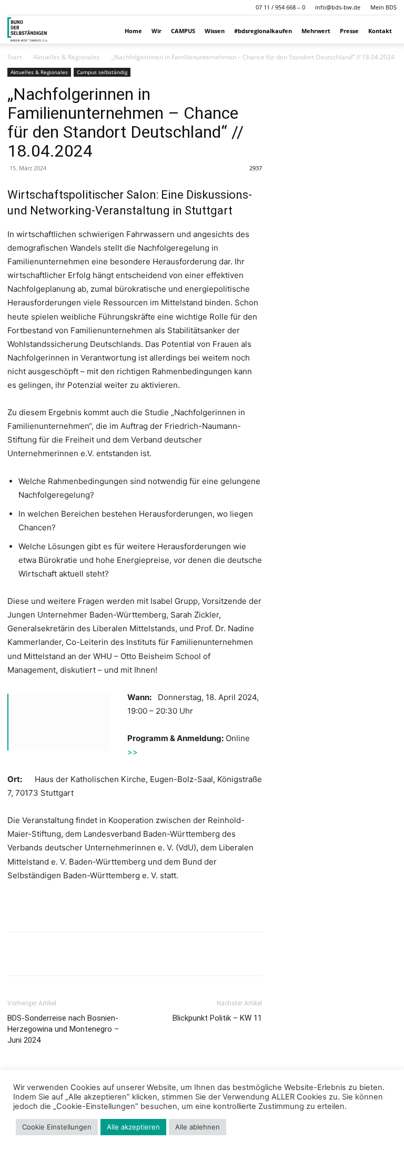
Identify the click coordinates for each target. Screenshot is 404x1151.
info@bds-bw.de (337, 7)
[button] (15, 7)
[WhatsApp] (42, 953)
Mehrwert (315, 31)
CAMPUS (183, 31)
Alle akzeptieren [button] (133, 1127)
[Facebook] (17, 953)
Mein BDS (383, 7)
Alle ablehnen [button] (197, 1127)
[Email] (90, 953)
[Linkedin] (66, 953)
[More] (115, 953)
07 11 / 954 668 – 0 (280, 7)
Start (14, 57)
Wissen (215, 31)
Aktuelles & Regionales (66, 57)
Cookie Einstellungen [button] (57, 1127)
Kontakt (380, 31)
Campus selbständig (102, 72)
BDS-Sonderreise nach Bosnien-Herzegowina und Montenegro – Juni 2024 (63, 1029)
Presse (349, 31)
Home (133, 31)
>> (132, 752)
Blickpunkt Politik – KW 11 (217, 1018)
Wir (156, 31)
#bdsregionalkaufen (263, 31)
